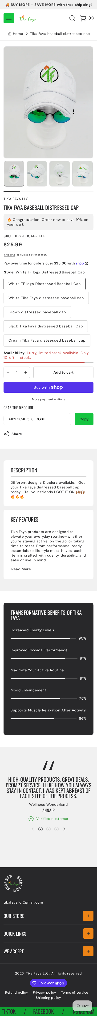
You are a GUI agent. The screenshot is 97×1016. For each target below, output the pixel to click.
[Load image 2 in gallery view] (37, 174)
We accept (14, 951)
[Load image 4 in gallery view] (82, 174)
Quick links (15, 933)
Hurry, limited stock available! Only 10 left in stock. (46, 355)
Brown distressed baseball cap (37, 312)
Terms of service (74, 992)
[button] (9, 18)
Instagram (75, 1011)
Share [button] (17, 434)
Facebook (35, 1011)
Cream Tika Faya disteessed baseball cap (46, 340)
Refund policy (16, 992)
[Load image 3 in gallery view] (59, 174)
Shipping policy (48, 997)
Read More (21, 569)
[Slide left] (32, 829)
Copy (84, 419)
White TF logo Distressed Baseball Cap (44, 283)
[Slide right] (64, 829)
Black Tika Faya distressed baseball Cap (45, 326)
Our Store (14, 915)
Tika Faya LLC (37, 973)
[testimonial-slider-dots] (40, 829)
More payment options (48, 399)
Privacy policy (44, 992)
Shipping (9, 254)
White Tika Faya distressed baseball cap (46, 298)
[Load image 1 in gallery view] (14, 174)
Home (18, 33)
